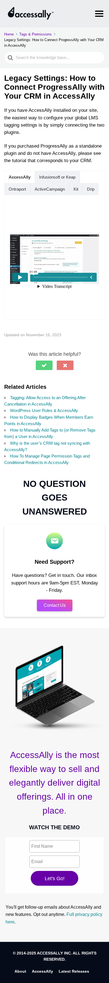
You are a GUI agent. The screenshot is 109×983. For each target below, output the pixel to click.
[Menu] (99, 14)
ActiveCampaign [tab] (50, 189)
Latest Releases (74, 971)
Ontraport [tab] (17, 189)
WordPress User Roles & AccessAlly (44, 410)
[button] (44, 365)
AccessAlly (42, 971)
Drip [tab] (90, 189)
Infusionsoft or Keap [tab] (57, 177)
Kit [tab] (76, 189)
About (20, 971)
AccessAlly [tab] (19, 177)
